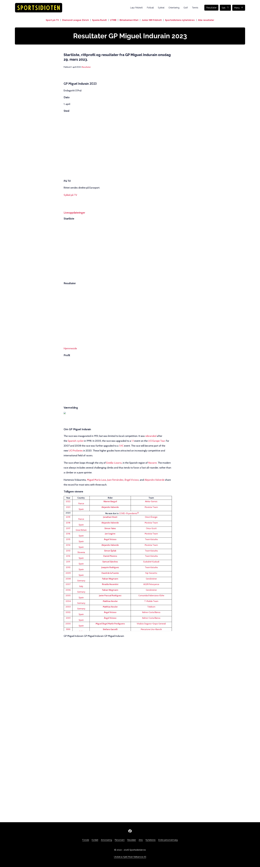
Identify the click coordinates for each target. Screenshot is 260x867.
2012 (68, 556)
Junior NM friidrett (152, 20)
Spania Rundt (99, 20)
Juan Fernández (115, 479)
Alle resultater (206, 20)
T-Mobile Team (151, 601)
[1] (138, 513)
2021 (68, 507)
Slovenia (81, 552)
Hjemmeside (70, 348)
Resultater (211, 7)
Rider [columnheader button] (110, 498)
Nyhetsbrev (151, 840)
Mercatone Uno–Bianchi (151, 629)
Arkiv (141, 840)
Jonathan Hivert (110, 517)
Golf (185, 7)
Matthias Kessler (110, 601)
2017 (68, 528)
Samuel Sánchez (110, 561)
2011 (68, 561)
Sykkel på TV (70, 195)
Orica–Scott (151, 528)
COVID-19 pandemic (128, 513)
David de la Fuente (110, 573)
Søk (223, 7)
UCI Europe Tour (156, 440)
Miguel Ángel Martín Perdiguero (110, 623)
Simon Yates (110, 528)
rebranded (150, 436)
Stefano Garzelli (110, 629)
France (81, 503)
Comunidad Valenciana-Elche (151, 595)
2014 (68, 545)
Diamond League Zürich (75, 20)
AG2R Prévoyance (151, 584)
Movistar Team (151, 507)
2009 (68, 573)
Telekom (151, 607)
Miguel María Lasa (96, 479)
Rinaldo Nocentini (110, 584)
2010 (68, 567)
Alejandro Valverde (154, 479)
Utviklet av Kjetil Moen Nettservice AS (130, 857)
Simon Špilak (110, 551)
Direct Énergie (151, 517)
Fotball (150, 7)
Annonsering (106, 840)
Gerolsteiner (151, 579)
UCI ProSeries (76, 450)
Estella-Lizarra (114, 462)
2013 (68, 551)
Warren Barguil (110, 501)
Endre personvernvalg (168, 840)
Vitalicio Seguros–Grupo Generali (151, 623)
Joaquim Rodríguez (110, 567)
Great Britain (81, 530)
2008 (68, 579)
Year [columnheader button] (68, 498)
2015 (68, 539)
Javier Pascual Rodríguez (110, 595)
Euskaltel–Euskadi (151, 561)
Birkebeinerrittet (129, 20)
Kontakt (95, 840)
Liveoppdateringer (74, 212)
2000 (68, 623)
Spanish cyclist (76, 440)
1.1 (133, 440)
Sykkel (161, 7)
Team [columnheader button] (151, 498)
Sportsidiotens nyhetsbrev (180, 20)
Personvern (120, 840)
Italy (81, 586)
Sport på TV (52, 20)
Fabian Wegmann (110, 579)
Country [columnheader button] (81, 498)
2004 (68, 601)
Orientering (173, 7)
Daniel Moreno (110, 556)
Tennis (195, 7)
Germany (81, 580)
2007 (68, 584)
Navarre (152, 462)
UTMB (113, 20)
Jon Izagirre (110, 533)
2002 (68, 612)
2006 (68, 590)
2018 (68, 523)
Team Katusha (151, 539)
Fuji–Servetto (151, 573)
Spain (81, 509)
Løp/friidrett (136, 7)
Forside (85, 840)
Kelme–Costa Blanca (151, 612)
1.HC (121, 445)
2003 (68, 607)
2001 (68, 618)
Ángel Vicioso (131, 479)
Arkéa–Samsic (151, 501)
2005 (68, 595)
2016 (68, 533)
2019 (68, 517)
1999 (68, 629)
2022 (68, 501)
